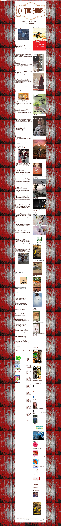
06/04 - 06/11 (28, 396)
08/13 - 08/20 (28, 387)
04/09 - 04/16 (28, 403)
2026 (27, 356)
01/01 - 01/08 (28, 414)
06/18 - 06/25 (28, 394)
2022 (27, 360)
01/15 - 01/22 (28, 412)
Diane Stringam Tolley (36, 335)
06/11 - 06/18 (28, 395)
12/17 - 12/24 (28, 371)
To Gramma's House (36, 490)
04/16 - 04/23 (28, 402)
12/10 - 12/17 (28, 372)
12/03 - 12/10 (28, 373)
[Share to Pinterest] (19, 143)
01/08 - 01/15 (28, 413)
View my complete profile (36, 336)
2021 (27, 361)
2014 (27, 417)
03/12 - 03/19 (28, 405)
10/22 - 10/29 (28, 378)
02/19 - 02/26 (28, 408)
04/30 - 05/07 (28, 400)
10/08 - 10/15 (28, 380)
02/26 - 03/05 (28, 407)
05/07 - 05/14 (28, 399)
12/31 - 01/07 (28, 365)
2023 (27, 359)
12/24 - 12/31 (28, 366)
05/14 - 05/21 (28, 398)
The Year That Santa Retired (20, 147)
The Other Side (17, 273)
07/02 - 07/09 (28, 392)
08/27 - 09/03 (28, 385)
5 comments (29, 142)
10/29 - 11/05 (28, 377)
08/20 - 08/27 (28, 386)
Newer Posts (16, 350)
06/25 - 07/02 (28, 393)
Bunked (16, 91)
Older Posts (30, 350)
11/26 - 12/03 (28, 374)
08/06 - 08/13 (28, 388)
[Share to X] (18, 143)
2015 (27, 416)
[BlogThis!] (17, 143)
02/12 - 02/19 (28, 409)
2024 (27, 358)
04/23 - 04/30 (28, 401)
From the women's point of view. (21, 347)
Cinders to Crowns (36, 487)
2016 (27, 415)
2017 (27, 364)
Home (23, 350)
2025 (27, 357)
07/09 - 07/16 (28, 391)
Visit (35, 347)
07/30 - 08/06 (28, 389)
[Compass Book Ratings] (39, 243)
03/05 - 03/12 (28, 406)
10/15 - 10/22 (28, 379)
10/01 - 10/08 (28, 381)
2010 (27, 420)
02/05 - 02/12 (28, 410)
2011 (27, 419)
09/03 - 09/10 (28, 384)
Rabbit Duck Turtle (18, 28)
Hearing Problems (36, 484)
